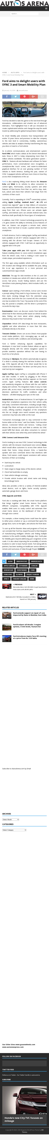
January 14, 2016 (9, 90)
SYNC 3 (6, 579)
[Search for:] (24, 14)
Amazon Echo (22, 561)
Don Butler (8, 570)
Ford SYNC (8, 574)
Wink (32, 579)
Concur (34, 566)
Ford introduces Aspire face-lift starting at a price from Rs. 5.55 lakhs (29, 637)
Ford (4, 181)
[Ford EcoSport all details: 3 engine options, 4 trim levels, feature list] (6, 627)
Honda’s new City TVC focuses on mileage (24, 1119)
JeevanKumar (23, 90)
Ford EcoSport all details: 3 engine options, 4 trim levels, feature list (27, 625)
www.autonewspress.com (13, 1047)
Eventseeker (22, 570)
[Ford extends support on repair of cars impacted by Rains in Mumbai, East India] (6, 615)
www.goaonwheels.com (25, 1044)
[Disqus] (24, 676)
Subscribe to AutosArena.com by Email (16, 769)
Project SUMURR (33, 574)
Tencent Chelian (19, 579)
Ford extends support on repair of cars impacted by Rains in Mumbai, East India (29, 614)
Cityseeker (23, 566)
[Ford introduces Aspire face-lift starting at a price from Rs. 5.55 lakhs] (6, 638)
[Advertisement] (24, 44)
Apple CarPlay (9, 566)
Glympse (19, 574)
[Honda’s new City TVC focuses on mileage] (24, 1100)
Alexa (10, 561)
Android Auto (36, 561)
